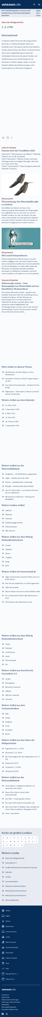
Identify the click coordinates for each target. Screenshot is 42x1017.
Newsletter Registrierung (10, 1009)
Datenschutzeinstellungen (10, 1000)
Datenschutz (6, 997)
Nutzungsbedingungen (9, 1007)
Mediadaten (5, 1004)
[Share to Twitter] (12, 137)
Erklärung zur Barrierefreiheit (11, 1002)
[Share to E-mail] (3, 137)
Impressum (5, 995)
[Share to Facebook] (8, 137)
